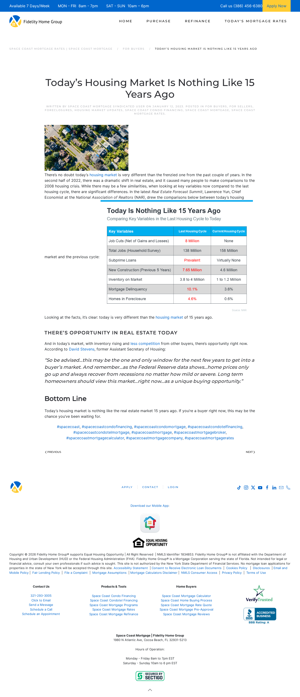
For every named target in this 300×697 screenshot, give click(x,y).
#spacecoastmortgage (151, 432)
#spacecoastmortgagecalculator (95, 438)
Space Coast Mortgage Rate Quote (186, 605)
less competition (145, 343)
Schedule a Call (41, 609)
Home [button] (125, 21)
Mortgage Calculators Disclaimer (153, 572)
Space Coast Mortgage (207, 110)
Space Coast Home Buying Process (186, 600)
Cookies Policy (237, 568)
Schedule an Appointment (41, 614)
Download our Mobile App (150, 505)
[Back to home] (35, 21)
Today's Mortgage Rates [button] (256, 21)
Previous (54, 452)
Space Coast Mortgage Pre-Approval (186, 609)
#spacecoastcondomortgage (160, 426)
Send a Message (41, 605)
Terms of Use (256, 572)
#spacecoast (68, 426)
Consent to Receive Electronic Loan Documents (186, 568)
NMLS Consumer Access (199, 572)
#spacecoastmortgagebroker (200, 432)
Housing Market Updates (99, 110)
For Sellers (241, 106)
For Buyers (216, 106)
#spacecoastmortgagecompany (154, 438)
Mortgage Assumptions (109, 572)
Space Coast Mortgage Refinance (113, 614)
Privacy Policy (232, 572)
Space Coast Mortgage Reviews (186, 614)
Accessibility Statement (131, 568)
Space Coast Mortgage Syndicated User (106, 106)
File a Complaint (76, 572)
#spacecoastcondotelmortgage (101, 432)
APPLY (127, 487)
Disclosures (261, 568)
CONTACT (150, 487)
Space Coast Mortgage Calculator (186, 596)
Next (249, 452)
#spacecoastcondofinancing (107, 426)
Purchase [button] (158, 21)
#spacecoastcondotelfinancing (215, 426)
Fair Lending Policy (46, 572)
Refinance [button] (198, 21)
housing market (103, 174)
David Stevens (81, 349)
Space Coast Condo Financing (154, 110)
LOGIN (173, 487)
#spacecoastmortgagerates (209, 438)
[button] (150, 690)
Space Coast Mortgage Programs (114, 605)
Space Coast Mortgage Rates (113, 609)
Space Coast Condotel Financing (114, 600)
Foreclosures (58, 110)
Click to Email (41, 600)
